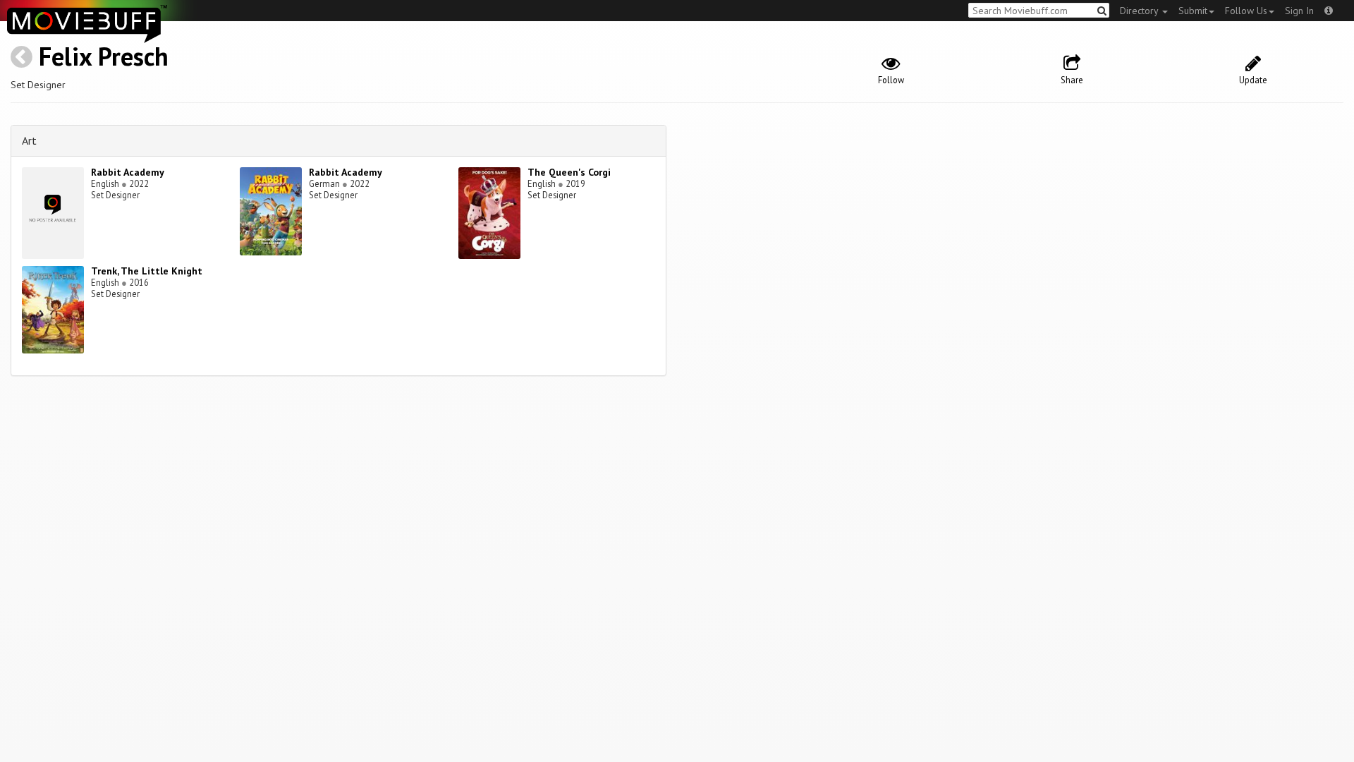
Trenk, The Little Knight (146, 271)
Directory (1140, 10)
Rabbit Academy (127, 172)
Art (29, 140)
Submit (1192, 10)
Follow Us (1246, 10)
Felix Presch (104, 56)
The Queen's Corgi (569, 172)
